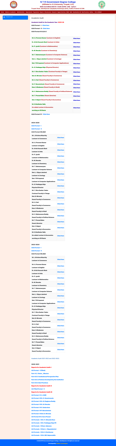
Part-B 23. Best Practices (39, 383)
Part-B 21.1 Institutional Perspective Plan (45, 376)
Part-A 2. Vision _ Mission (40, 373)
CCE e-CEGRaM (98, 12)
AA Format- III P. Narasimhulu (41, 410)
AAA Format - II (36, 129)
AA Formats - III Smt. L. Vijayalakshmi (43, 429)
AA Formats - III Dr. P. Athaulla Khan (43, 420)
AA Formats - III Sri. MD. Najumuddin (43, 435)
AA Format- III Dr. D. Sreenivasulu (42, 398)
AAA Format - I (36, 126)
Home (2, 12)
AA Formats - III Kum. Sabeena (41, 426)
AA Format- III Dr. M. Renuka (40, 404)
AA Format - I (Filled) (38, 370)
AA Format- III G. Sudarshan (40, 407)
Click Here (46, 114)
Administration (20, 12)
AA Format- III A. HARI (38, 395)
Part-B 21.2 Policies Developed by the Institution (47, 379)
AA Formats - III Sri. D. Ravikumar (42, 432)
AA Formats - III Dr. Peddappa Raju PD (43, 423)
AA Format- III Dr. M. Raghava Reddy (43, 401)
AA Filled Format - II (38, 389)
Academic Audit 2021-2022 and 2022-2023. (45, 358)
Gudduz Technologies (62, 443)
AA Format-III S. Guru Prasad (41, 417)
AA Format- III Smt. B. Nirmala (41, 413)
